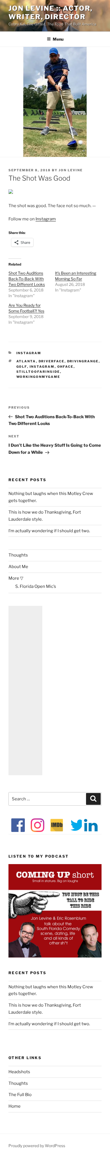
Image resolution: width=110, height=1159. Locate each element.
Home (14, 1106)
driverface (52, 361)
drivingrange (83, 361)
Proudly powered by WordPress (36, 1145)
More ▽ (15, 578)
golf (21, 367)
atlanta (26, 361)
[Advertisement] (25, 690)
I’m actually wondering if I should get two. (49, 530)
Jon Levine (71, 170)
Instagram (46, 219)
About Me (18, 566)
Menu (58, 39)
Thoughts (18, 555)
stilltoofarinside (38, 372)
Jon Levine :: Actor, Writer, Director (50, 12)
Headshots (19, 1071)
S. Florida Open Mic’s (35, 586)
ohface (65, 367)
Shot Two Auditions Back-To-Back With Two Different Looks (26, 279)
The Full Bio (20, 1094)
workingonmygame (38, 377)
